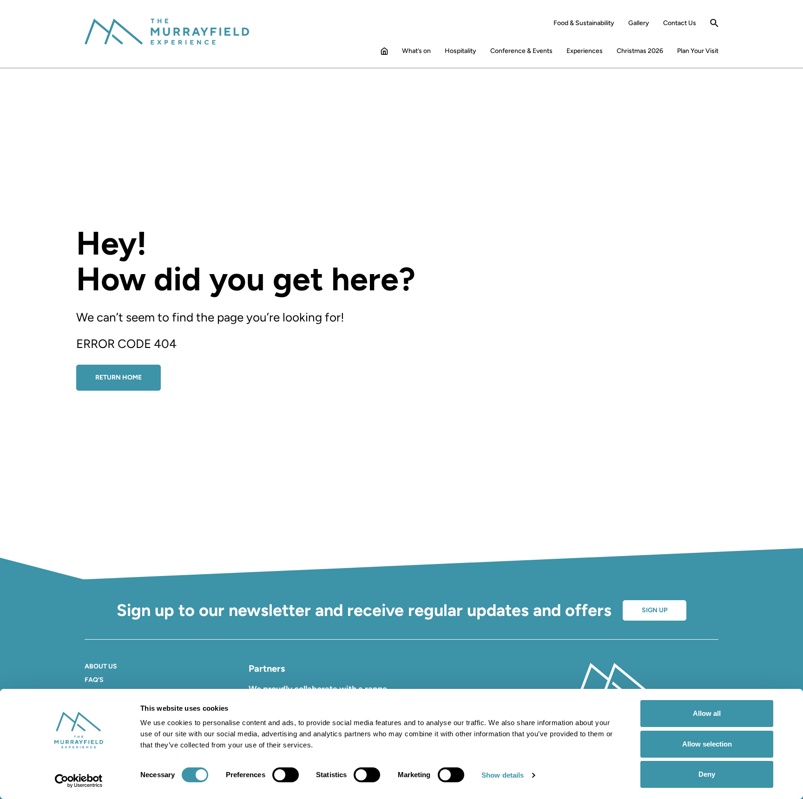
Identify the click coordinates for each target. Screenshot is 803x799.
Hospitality (460, 51)
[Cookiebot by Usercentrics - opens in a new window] (78, 781)
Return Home (118, 377)
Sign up (654, 610)
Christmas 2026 (640, 51)
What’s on (416, 51)
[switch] (285, 774)
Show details (502, 775)
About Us (101, 666)
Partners (267, 668)
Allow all (707, 713)
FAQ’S (94, 679)
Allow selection (707, 744)
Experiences (584, 51)
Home (384, 53)
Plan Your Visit (697, 51)
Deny (706, 774)
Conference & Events (521, 51)
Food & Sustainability (583, 23)
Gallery (638, 23)
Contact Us (679, 23)
